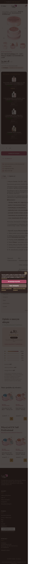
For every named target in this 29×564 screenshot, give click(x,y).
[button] (25, 273)
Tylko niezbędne (14, 286)
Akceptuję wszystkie (14, 281)
